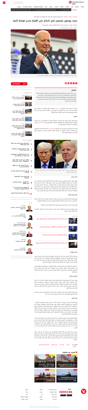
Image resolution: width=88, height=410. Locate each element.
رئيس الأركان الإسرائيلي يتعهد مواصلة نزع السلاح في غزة (54, 10)
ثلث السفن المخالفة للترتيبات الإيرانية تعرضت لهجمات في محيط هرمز (67, 379)
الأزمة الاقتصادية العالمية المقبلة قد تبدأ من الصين (20, 225)
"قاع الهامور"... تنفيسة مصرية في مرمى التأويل (21, 182)
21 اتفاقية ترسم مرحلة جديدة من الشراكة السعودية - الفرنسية (21, 188)
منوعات (56, 7)
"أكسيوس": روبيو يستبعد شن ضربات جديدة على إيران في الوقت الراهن (27, 9)
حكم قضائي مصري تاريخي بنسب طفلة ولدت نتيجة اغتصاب (20, 144)
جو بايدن (58, 108)
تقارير (23, 95)
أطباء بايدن (41, 122)
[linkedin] (64, 392)
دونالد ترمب (51, 129)
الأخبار (82, 7)
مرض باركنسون (54, 344)
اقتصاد (67, 7)
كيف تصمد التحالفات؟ (20, 241)
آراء (72, 7)
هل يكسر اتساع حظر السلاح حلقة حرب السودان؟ (45, 379)
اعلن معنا (55, 399)
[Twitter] (69, 392)
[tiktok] (62, 392)
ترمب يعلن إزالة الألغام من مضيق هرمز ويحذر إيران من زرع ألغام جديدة (20, 155)
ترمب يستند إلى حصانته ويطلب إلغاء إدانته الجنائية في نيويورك (52, 243)
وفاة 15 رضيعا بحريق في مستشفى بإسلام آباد (18, 104)
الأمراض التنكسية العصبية (44, 344)
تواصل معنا (54, 397)
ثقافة (61, 7)
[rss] (60, 392)
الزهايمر (74, 346)
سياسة (77, 7)
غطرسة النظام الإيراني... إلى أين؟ (19, 216)
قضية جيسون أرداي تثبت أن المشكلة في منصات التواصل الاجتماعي (19, 234)
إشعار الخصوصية (53, 392)
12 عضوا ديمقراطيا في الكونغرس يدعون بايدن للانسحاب (53, 227)
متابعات (65, 17)
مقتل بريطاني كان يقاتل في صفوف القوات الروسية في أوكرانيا (17, 135)
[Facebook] (71, 392)
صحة (46, 7)
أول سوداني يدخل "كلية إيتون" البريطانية (21, 177)
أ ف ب (75, 28)
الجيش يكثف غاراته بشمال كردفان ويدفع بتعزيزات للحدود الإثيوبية (67, 365)
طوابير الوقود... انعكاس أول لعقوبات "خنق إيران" (46, 365)
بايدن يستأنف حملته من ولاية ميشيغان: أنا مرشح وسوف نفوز (52, 219)
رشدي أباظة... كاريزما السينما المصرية (20, 193)
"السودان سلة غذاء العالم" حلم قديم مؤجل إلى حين (18, 98)
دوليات (23, 117)
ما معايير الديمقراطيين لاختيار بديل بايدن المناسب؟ (55, 235)
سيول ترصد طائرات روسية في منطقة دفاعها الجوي (18, 119)
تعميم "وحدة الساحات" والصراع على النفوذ (18, 208)
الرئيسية (75, 17)
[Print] (66, 83)
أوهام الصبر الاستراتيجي (20, 250)
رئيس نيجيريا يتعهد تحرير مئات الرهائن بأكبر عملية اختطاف (18, 112)
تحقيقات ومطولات (38, 7)
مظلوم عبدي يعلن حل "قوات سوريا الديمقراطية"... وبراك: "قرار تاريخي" (20, 160)
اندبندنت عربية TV (27, 7)
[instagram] (67, 392)
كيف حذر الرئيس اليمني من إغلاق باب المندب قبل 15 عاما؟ (20, 149)
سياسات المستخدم (53, 389)
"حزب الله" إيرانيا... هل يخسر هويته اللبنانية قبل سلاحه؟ (20, 166)
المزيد (18, 7)
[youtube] (65, 392)
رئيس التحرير (54, 394)
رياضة (50, 7)
